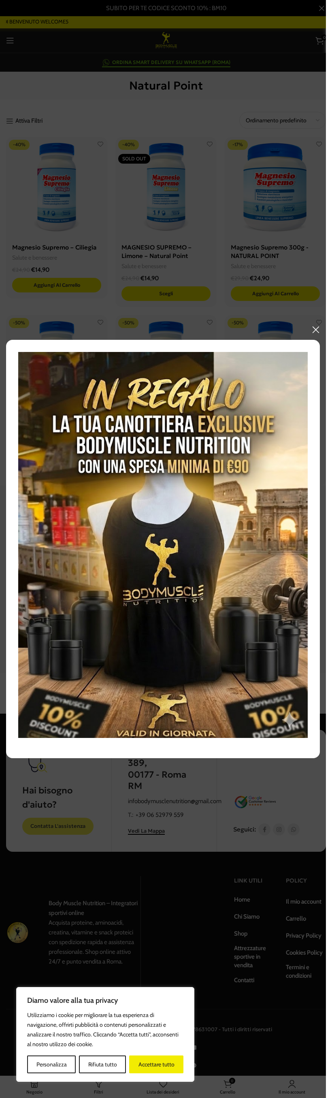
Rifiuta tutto (102, 1064)
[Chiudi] (316, 330)
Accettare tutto (156, 1064)
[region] (105, 1034)
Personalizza (51, 1064)
